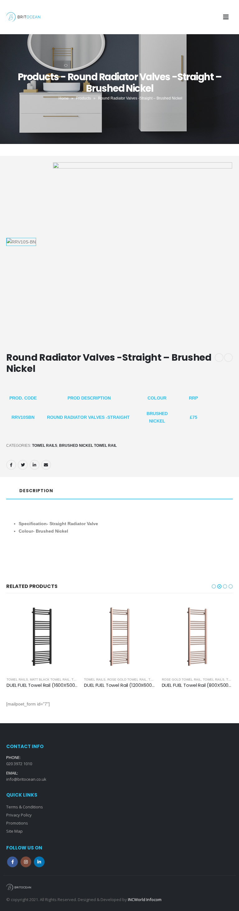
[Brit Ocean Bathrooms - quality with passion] (23, 17)
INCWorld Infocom (145, 899)
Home (64, 98)
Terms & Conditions (24, 807)
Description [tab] (36, 491)
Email (46, 465)
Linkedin (39, 861)
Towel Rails (44, 445)
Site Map (14, 831)
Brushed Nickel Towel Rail (88, 445)
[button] (214, 586)
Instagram (25, 861)
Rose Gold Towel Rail (49, 679)
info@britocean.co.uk (26, 779)
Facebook (11, 465)
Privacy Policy (19, 815)
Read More (67, 611)
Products (83, 98)
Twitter (23, 465)
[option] (28, 241)
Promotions (17, 823)
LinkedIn (35, 465)
